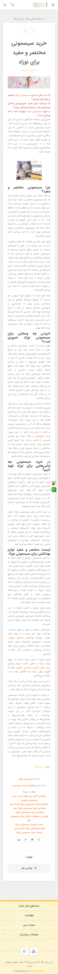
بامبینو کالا (39, 767)
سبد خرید (10, 3)
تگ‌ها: (36, 779)
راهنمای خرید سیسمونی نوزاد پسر (29, 808)
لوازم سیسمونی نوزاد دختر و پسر (29, 828)
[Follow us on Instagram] (24, 951)
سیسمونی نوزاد (22, 95)
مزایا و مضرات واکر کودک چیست (25, 30)
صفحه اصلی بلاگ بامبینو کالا (28, 19)
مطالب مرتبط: (29, 792)
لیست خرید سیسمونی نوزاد (29, 832)
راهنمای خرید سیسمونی (23, 785)
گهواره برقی (44, 672)
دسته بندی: (40, 785)
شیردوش (39, 436)
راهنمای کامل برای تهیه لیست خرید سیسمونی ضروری (29, 798)
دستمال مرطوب (16, 638)
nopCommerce (36, 971)
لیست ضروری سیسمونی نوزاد (29, 824)
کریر (35, 668)
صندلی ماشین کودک (19, 668)
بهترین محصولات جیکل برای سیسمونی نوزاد (29, 818)
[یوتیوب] (34, 951)
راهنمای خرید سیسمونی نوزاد (29, 812)
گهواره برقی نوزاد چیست (33, 30)
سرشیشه (46, 424)
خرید (32, 95)
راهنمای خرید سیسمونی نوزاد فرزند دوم (29, 804)
